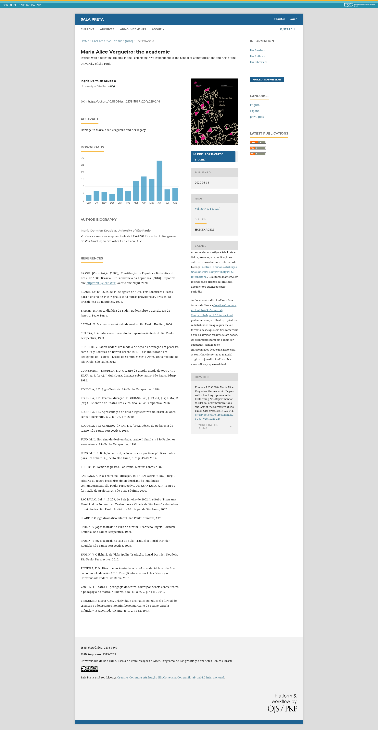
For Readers (257, 50)
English (255, 105)
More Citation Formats (208, 426)
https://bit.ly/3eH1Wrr (101, 283)
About (157, 29)
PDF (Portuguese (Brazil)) (208, 156)
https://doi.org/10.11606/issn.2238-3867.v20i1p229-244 (124, 101)
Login (293, 18)
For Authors (257, 56)
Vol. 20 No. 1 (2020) (120, 41)
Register (279, 18)
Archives (107, 29)
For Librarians (258, 62)
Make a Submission (267, 79)
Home (85, 41)
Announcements (133, 29)
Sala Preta (92, 19)
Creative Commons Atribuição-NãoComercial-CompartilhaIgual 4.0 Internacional (214, 272)
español (255, 111)
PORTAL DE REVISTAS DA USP (22, 5)
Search (289, 29)
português (257, 117)
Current (87, 29)
